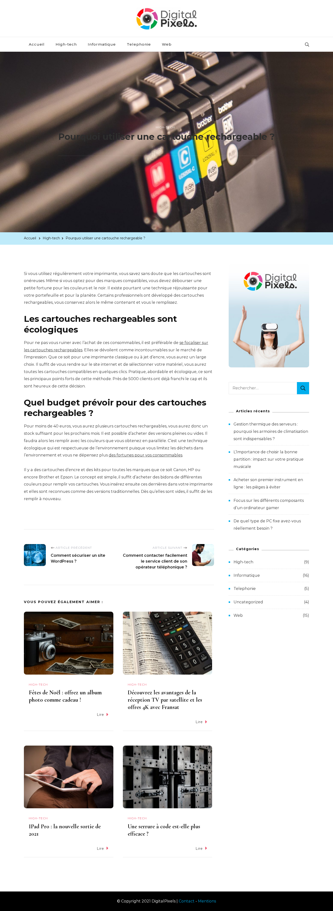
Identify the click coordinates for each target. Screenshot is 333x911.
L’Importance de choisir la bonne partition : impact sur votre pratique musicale (269, 459)
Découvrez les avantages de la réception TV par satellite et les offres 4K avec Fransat (165, 700)
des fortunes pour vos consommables (145, 455)
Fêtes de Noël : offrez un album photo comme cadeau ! (65, 696)
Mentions (207, 901)
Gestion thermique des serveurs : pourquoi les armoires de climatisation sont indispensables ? (271, 431)
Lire (100, 714)
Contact (187, 901)
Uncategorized (248, 602)
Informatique (102, 44)
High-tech (66, 44)
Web (167, 44)
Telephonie (139, 44)
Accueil (37, 44)
